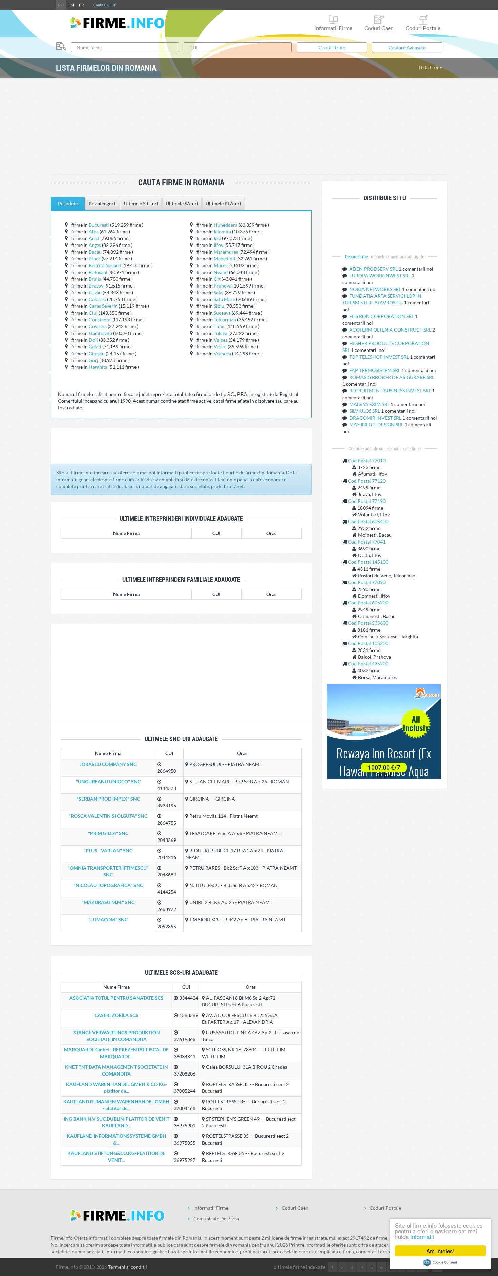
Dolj (93, 340)
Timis (219, 326)
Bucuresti (99, 225)
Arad (94, 238)
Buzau (95, 292)
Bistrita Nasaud (105, 265)
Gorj (93, 360)
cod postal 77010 (367, 460)
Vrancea (222, 353)
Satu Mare (224, 299)
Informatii (422, 1236)
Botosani (98, 272)
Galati (95, 346)
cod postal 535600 (368, 623)
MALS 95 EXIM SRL (370, 404)
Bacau (95, 252)
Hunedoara (225, 225)
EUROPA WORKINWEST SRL (380, 275)
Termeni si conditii (127, 1267)
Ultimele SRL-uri (141, 203)
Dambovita (100, 333)
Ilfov (218, 245)
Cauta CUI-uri (104, 5)
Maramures (226, 252)
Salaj (219, 292)
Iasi (217, 238)
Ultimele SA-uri (182, 203)
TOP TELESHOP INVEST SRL (379, 357)
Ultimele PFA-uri (223, 203)
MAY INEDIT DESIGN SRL (376, 424)
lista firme (430, 67)
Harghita (98, 367)
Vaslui (220, 346)
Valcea (221, 340)
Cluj (93, 313)
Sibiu (219, 306)
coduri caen (379, 28)
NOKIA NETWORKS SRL (375, 289)
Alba (94, 231)
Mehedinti (224, 258)
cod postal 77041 (367, 542)
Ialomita (222, 231)
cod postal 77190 (367, 501)
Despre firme (357, 257)
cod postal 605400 (368, 521)
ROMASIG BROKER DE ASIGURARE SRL (391, 377)
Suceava (222, 313)
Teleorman (225, 319)
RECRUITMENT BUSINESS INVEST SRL (390, 391)
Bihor (95, 258)
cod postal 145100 (368, 562)
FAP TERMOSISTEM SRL (375, 370)
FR (81, 4)
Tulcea (220, 333)
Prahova (222, 286)
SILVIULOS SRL (365, 411)
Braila (95, 279)
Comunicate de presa (216, 1218)
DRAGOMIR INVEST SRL (375, 418)
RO (61, 4)
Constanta (99, 319)
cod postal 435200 (368, 663)
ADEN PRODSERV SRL (374, 269)
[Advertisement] (249, 127)
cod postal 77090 (367, 582)
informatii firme (333, 28)
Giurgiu (97, 353)
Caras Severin (103, 306)
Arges (95, 245)
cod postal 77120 (367, 481)
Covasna (98, 326)
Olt (217, 279)
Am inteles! (440, 1251)
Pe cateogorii (103, 203)
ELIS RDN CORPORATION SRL (382, 316)
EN (71, 4)
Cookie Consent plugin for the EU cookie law (440, 1262)
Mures (220, 265)
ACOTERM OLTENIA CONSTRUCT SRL (390, 330)
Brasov (96, 286)
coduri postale (423, 28)
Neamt (221, 272)
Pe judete (68, 203)
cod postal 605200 (368, 602)
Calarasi (97, 299)
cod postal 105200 (368, 643)
